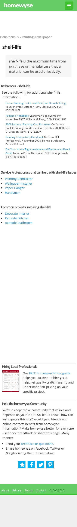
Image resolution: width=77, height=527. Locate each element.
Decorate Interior (17, 213)
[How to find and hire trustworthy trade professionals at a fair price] (10, 391)
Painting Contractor (19, 179)
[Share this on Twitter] (40, 465)
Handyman (13, 193)
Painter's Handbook (17, 115)
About (4, 490)
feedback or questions (37, 444)
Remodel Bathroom (19, 223)
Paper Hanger (15, 188)
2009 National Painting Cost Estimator (28, 124)
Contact (41, 490)
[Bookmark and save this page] (22, 465)
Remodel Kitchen (17, 218)
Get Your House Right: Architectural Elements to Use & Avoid (38, 151)
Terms (29, 490)
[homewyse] (38, 5)
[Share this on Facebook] (31, 465)
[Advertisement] (38, 22)
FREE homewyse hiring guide (49, 373)
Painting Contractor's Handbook (24, 137)
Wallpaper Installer (18, 183)
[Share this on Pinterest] (50, 465)
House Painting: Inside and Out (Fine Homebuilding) (36, 103)
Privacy (17, 490)
